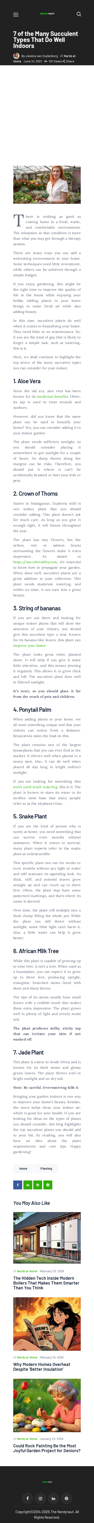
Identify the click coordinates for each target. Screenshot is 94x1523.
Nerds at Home (27, 1271)
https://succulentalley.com (35, 562)
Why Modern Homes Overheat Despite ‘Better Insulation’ (41, 1366)
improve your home (29, 645)
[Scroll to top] (90, 1519)
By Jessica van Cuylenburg (40, 56)
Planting (46, 1168)
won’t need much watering (35, 787)
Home (23, 1168)
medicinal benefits (52, 396)
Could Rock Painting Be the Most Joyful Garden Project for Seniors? (47, 1448)
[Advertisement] (47, 116)
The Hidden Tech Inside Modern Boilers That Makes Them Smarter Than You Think (46, 1283)
